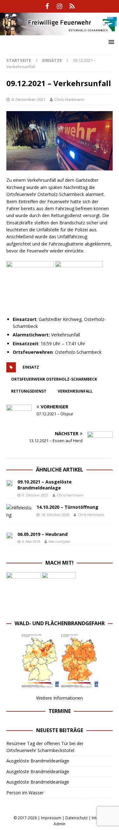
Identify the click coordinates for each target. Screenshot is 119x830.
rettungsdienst (28, 391)
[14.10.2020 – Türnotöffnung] (19, 511)
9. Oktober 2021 (35, 495)
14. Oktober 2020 (55, 514)
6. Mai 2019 (31, 541)
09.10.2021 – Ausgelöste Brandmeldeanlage (44, 484)
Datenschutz (76, 818)
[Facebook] (47, 6)
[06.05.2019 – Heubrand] (9, 534)
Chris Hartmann (69, 99)
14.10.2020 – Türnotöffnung (67, 507)
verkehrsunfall (75, 391)
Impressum (51, 818)
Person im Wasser (25, 793)
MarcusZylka (59, 541)
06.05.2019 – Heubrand (42, 534)
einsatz (31, 367)
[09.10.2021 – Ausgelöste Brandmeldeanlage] (9, 482)
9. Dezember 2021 (28, 99)
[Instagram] (59, 6)
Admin (59, 824)
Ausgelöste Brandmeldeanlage (37, 761)
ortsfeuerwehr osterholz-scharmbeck (54, 379)
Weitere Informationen (59, 698)
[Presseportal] (71, 6)
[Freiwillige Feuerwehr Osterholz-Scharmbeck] (59, 31)
